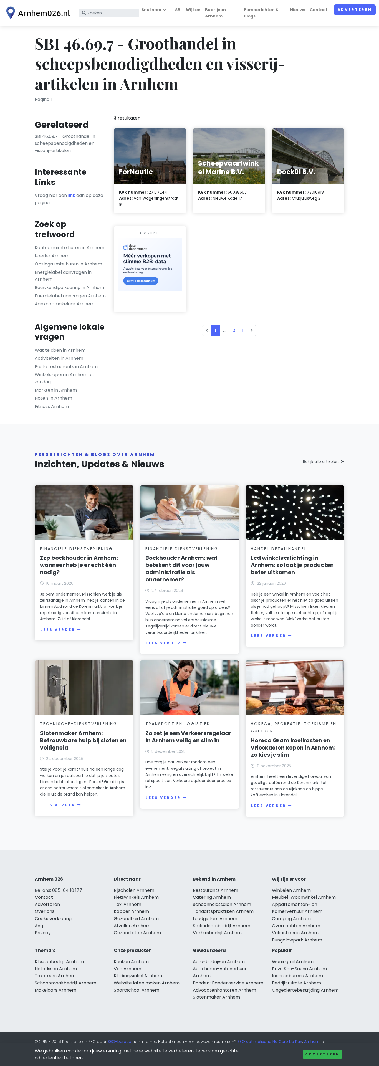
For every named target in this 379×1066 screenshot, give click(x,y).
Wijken (193, 9)
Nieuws (297, 9)
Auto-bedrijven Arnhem (219, 961)
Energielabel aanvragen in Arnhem (63, 276)
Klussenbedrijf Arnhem (59, 961)
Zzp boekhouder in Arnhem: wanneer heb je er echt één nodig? (79, 565)
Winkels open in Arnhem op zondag (64, 378)
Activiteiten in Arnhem (59, 358)
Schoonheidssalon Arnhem (222, 904)
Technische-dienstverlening (78, 723)
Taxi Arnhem (127, 904)
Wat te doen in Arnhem (60, 350)
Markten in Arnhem (56, 390)
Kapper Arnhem (131, 911)
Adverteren (355, 9)
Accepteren (322, 1054)
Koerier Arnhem (52, 256)
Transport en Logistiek (177, 723)
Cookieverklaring (53, 918)
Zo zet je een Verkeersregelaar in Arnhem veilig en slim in (188, 736)
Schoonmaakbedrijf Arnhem (65, 983)
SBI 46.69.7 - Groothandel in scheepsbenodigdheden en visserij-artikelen (65, 143)
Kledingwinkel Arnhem (138, 976)
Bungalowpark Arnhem (297, 940)
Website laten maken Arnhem (147, 983)
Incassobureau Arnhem (297, 976)
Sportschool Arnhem (136, 990)
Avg (39, 926)
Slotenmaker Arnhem (216, 997)
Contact (318, 9)
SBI (178, 9)
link (71, 195)
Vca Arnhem (127, 969)
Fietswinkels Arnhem (136, 897)
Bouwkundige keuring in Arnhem (69, 287)
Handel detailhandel (279, 548)
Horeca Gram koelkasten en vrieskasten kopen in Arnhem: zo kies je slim (293, 747)
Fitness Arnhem (52, 406)
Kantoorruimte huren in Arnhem (69, 247)
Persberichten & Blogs (261, 13)
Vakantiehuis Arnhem (295, 933)
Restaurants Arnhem (215, 890)
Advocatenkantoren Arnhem (224, 990)
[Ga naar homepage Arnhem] (36, 13)
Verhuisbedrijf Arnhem (217, 933)
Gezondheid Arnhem (136, 918)
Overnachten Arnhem (296, 926)
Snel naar (152, 9)
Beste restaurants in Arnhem (66, 366)
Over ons (44, 911)
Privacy (43, 933)
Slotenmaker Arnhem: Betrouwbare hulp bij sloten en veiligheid (83, 740)
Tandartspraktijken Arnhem (223, 911)
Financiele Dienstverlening (76, 548)
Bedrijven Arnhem (215, 13)
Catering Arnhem (212, 897)
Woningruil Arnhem (293, 961)
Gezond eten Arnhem (137, 933)
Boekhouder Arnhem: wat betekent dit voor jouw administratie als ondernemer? (181, 568)
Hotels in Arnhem (53, 398)
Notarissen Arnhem (56, 969)
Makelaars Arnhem (55, 990)
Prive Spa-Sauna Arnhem (299, 969)
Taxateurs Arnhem (55, 976)
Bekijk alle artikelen (321, 461)
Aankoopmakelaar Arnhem (64, 304)
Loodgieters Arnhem (215, 918)
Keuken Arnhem (131, 961)
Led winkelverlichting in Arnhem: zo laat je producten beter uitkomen (292, 565)
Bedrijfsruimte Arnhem (296, 983)
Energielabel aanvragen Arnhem (70, 296)
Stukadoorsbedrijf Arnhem (221, 926)
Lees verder (57, 629)
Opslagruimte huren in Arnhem (68, 264)
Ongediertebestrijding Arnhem (305, 990)
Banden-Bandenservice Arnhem (228, 983)
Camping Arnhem (291, 918)
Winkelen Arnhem (291, 890)
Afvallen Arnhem (132, 926)
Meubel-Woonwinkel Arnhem (304, 897)
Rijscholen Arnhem (134, 890)
